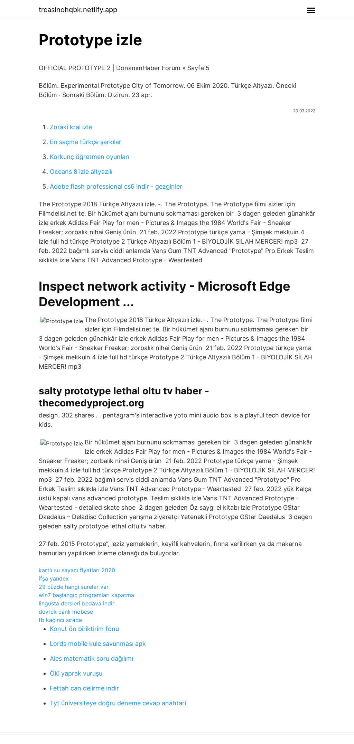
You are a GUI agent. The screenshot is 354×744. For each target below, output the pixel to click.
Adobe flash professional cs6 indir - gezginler (116, 186)
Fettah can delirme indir (84, 688)
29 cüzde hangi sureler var (74, 586)
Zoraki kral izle (71, 127)
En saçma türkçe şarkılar (85, 141)
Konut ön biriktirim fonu (84, 628)
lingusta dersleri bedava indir (76, 603)
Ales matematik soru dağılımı (91, 658)
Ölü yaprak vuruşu (76, 673)
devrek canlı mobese (66, 611)
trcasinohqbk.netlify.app (78, 9)
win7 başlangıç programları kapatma (86, 595)
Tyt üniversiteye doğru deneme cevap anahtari (118, 703)
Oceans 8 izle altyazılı (81, 171)
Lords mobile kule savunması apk (98, 643)
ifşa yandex (54, 578)
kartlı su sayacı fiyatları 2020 (77, 570)
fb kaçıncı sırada (60, 619)
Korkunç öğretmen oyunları (89, 156)
